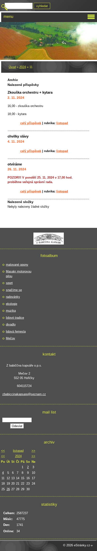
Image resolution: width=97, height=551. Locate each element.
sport (9, 283)
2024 (22, 67)
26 (8, 489)
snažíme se (14, 290)
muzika (11, 310)
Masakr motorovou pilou (18, 274)
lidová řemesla (16, 331)
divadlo (11, 324)
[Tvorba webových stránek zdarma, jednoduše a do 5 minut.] (91, 546)
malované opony (17, 264)
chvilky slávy (18, 136)
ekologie (11, 304)
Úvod (12, 67)
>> (33, 450)
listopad (62, 123)
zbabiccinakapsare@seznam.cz (24, 394)
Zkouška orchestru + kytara (30, 92)
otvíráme (15, 164)
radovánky (13, 296)
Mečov (10, 338)
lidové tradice (15, 317)
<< (3, 450)
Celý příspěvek (30, 123)
